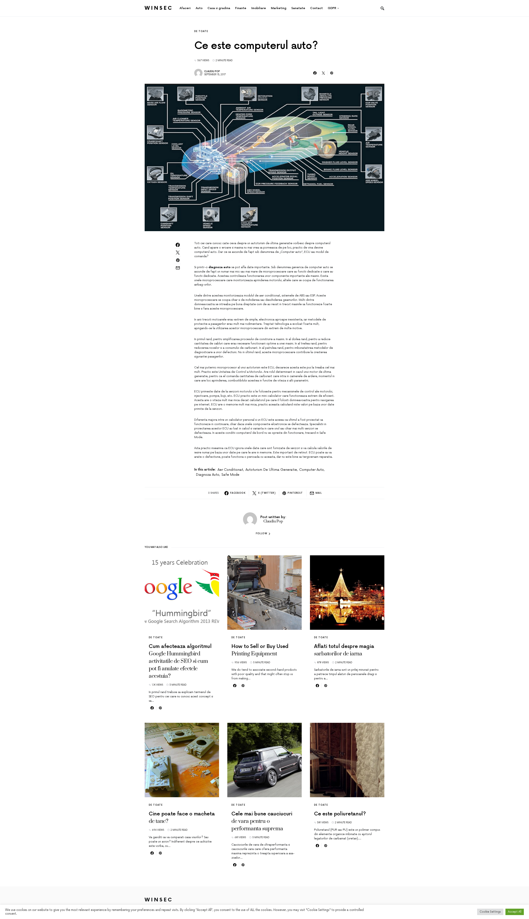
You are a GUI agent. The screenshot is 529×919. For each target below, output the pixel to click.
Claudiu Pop (212, 71)
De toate (201, 31)
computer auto (311, 470)
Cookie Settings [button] (490, 911)
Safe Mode (230, 475)
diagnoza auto (207, 475)
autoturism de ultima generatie (271, 470)
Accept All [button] (514, 911)
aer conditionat (230, 470)
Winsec (159, 8)
